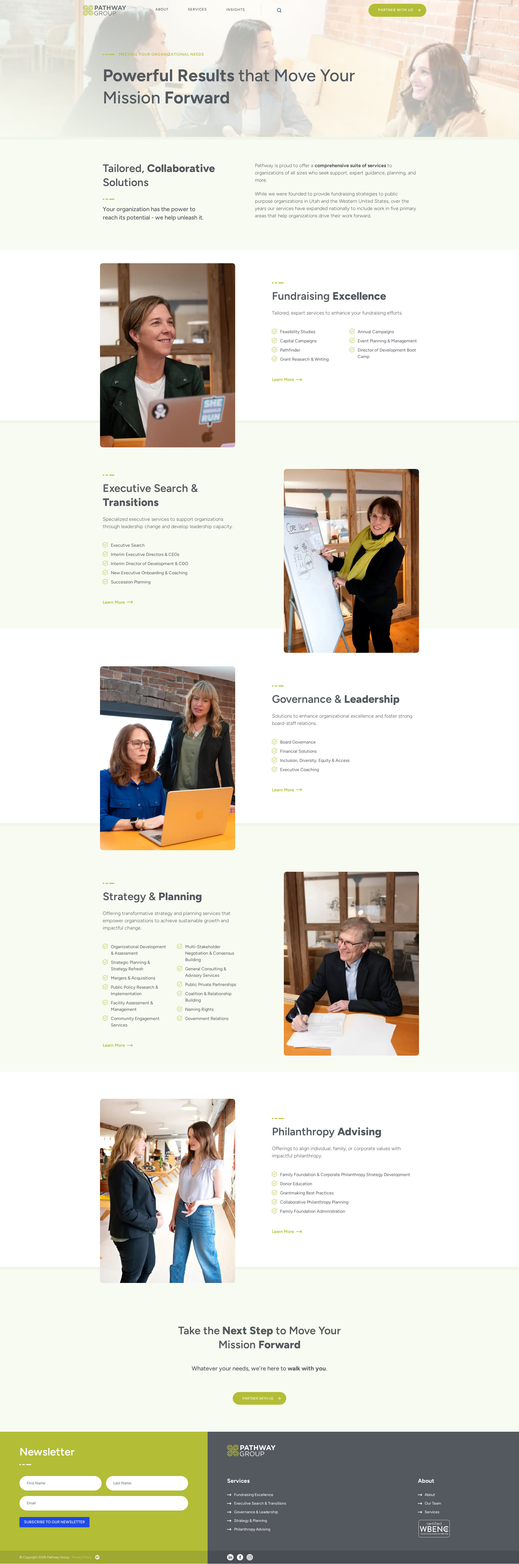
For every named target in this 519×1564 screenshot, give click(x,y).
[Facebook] (240, 1557)
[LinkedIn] (230, 1557)
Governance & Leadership (256, 1512)
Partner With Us (395, 10)
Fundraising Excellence (253, 1495)
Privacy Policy (82, 1557)
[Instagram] (250, 1557)
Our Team (433, 1503)
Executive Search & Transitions (260, 1503)
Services (197, 9)
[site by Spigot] (97, 1557)
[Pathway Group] (104, 10)
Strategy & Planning (250, 1521)
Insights (235, 10)
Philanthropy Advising (252, 1529)
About (161, 9)
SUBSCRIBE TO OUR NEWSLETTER (54, 1522)
